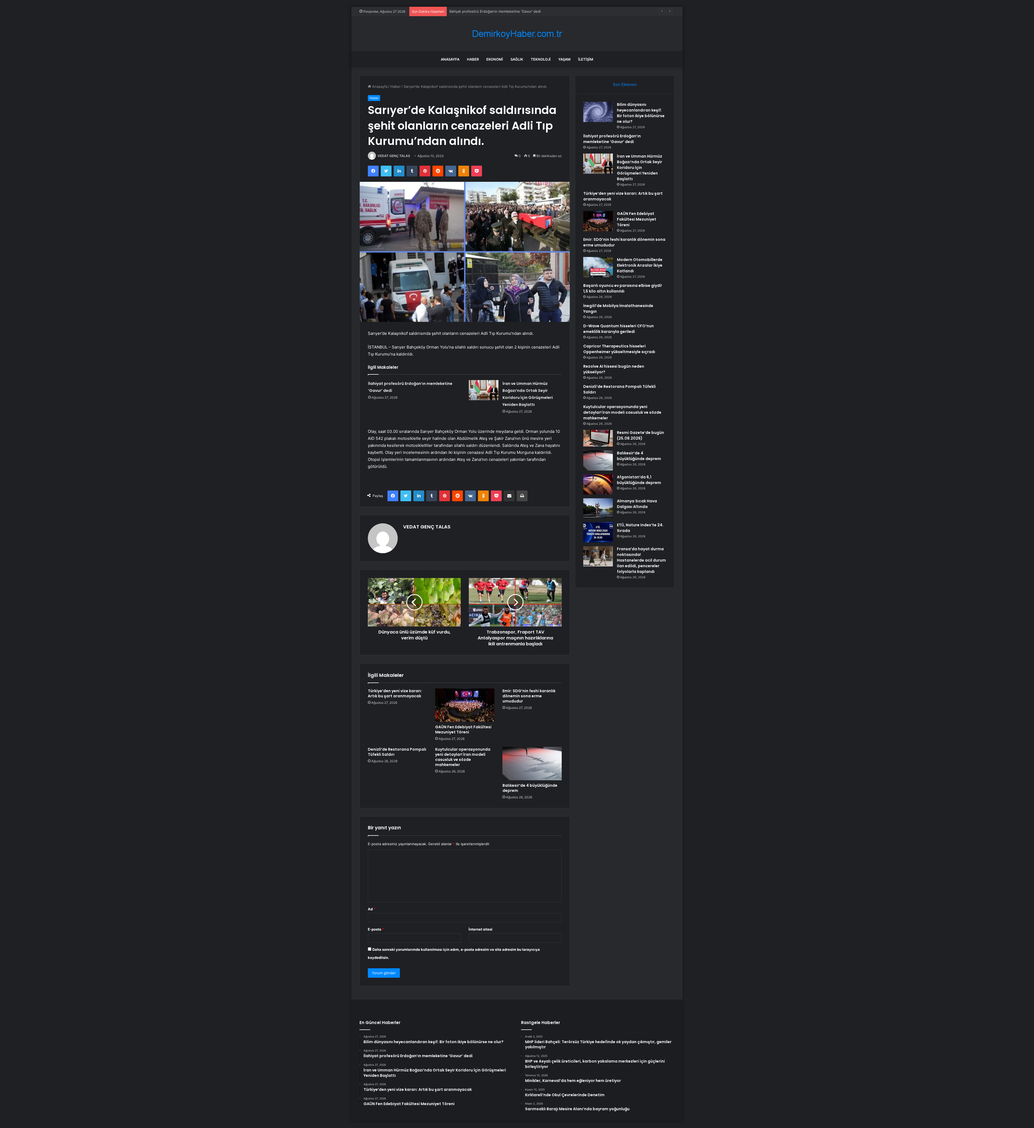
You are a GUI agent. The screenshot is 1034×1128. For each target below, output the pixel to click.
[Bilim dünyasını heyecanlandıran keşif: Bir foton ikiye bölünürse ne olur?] (598, 112)
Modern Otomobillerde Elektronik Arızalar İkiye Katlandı (639, 265)
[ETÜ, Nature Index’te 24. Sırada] (598, 532)
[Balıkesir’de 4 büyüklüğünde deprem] (532, 763)
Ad (371, 909)
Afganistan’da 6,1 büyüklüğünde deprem (639, 479)
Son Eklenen (625, 84)
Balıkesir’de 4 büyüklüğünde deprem (529, 788)
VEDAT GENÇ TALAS (394, 156)
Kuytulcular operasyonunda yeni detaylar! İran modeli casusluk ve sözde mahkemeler (462, 757)
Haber (473, 59)
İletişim (585, 59)
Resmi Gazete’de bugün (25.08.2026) (640, 435)
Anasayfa (450, 59)
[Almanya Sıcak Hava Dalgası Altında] (598, 508)
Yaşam (564, 59)
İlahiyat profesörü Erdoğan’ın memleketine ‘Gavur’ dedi (612, 138)
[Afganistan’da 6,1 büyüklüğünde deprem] (598, 484)
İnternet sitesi (480, 929)
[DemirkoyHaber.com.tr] (517, 33)
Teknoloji (541, 59)
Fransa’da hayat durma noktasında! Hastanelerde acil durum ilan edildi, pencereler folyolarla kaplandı (641, 560)
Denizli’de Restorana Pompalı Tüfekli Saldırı (397, 752)
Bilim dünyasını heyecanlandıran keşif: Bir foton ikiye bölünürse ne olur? (641, 113)
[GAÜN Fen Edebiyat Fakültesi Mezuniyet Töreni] (464, 705)
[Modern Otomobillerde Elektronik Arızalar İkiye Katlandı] (598, 267)
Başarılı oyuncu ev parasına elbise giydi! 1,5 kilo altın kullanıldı (622, 288)
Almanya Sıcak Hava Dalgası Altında (637, 503)
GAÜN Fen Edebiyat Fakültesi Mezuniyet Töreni (463, 729)
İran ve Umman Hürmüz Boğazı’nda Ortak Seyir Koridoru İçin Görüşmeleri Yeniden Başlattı (524, 11)
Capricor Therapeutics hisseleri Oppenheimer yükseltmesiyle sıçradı (619, 348)
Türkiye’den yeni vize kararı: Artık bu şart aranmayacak (395, 693)
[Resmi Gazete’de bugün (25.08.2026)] (598, 438)
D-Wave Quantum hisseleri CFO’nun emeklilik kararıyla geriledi (618, 328)
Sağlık (517, 59)
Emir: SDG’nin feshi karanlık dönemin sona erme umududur (529, 696)
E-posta (376, 929)
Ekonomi (494, 59)
